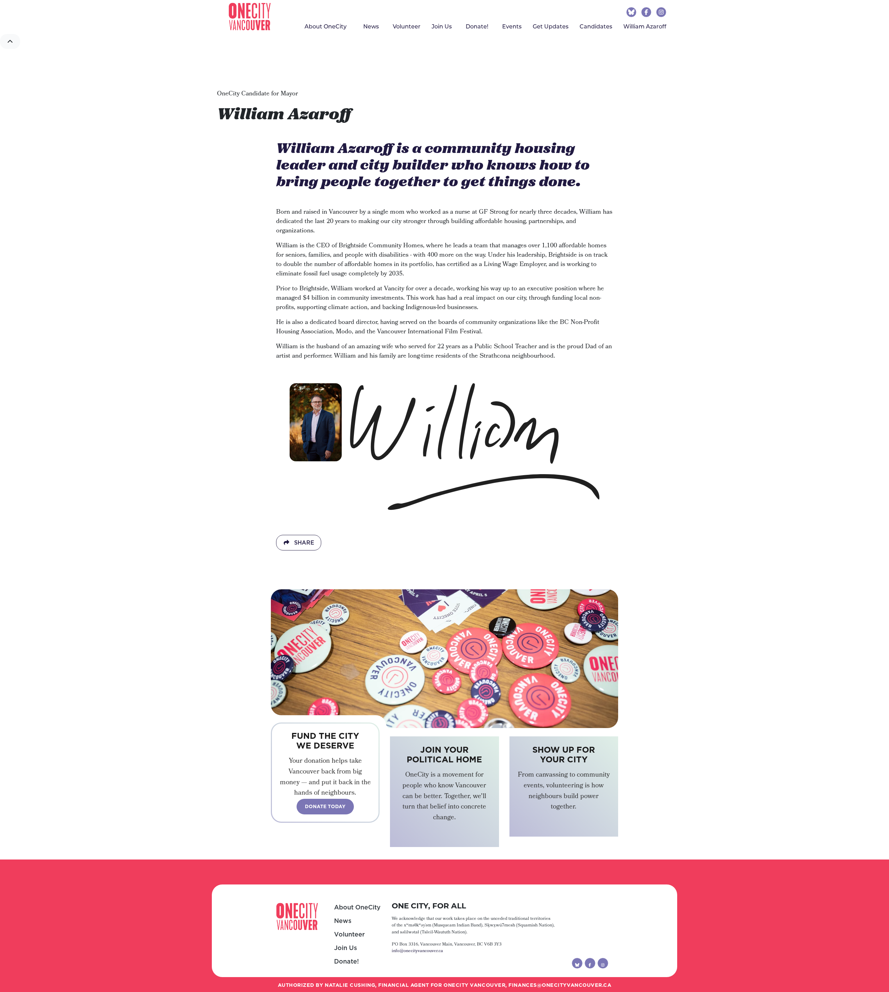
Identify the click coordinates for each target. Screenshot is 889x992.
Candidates (596, 26)
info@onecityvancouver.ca (417, 951)
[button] (10, 41)
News (342, 920)
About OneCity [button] (326, 26)
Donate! (346, 961)
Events (512, 26)
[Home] (250, 16)
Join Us (442, 26)
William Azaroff (647, 26)
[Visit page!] (632, 12)
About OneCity (357, 907)
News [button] (371, 26)
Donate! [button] (477, 26)
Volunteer (407, 26)
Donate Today (325, 806)
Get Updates (550, 26)
